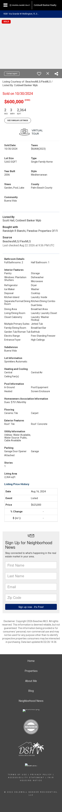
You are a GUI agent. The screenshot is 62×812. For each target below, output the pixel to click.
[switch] (39, 74)
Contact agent (11, 74)
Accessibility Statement (26, 777)
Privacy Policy (41, 774)
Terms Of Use (17, 774)
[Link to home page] (19, 5)
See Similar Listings (17, 120)
